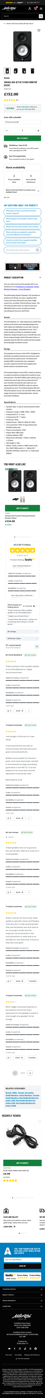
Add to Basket (22, 138)
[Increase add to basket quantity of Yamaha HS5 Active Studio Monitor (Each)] (38, 131)
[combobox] (22, 16)
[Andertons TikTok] (25, 1348)
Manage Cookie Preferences (32, 1355)
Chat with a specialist (23, 1358)
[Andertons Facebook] (14, 1348)
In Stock (8, 525)
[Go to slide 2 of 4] (21, 1233)
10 (32, 1198)
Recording (29, 1093)
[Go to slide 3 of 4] (23, 1233)
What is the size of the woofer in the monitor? (22, 227)
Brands (8, 1093)
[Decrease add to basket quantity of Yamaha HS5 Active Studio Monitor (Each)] (6, 131)
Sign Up (22, 1266)
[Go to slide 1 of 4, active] (19, 1233)
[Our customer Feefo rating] (22, 1276)
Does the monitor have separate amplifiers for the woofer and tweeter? (21, 241)
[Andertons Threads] (30, 1348)
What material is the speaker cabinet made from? (21, 220)
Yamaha (21, 1093)
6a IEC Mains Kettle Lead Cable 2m (16, 1171)
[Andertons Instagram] (20, 1348)
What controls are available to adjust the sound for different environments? (21, 233)
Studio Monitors (12, 1095)
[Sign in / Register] (29, 8)
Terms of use (8, 1355)
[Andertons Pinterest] (35, 1348)
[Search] (41, 16)
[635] (20, 1180)
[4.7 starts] (10, 1180)
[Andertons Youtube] (9, 1348)
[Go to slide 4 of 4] (26, 1233)
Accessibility (18, 1355)
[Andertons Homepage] (10, 8)
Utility (14, 1093)
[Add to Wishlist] (38, 470)
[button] (11, 100)
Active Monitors (25, 1095)
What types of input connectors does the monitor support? (21, 212)
